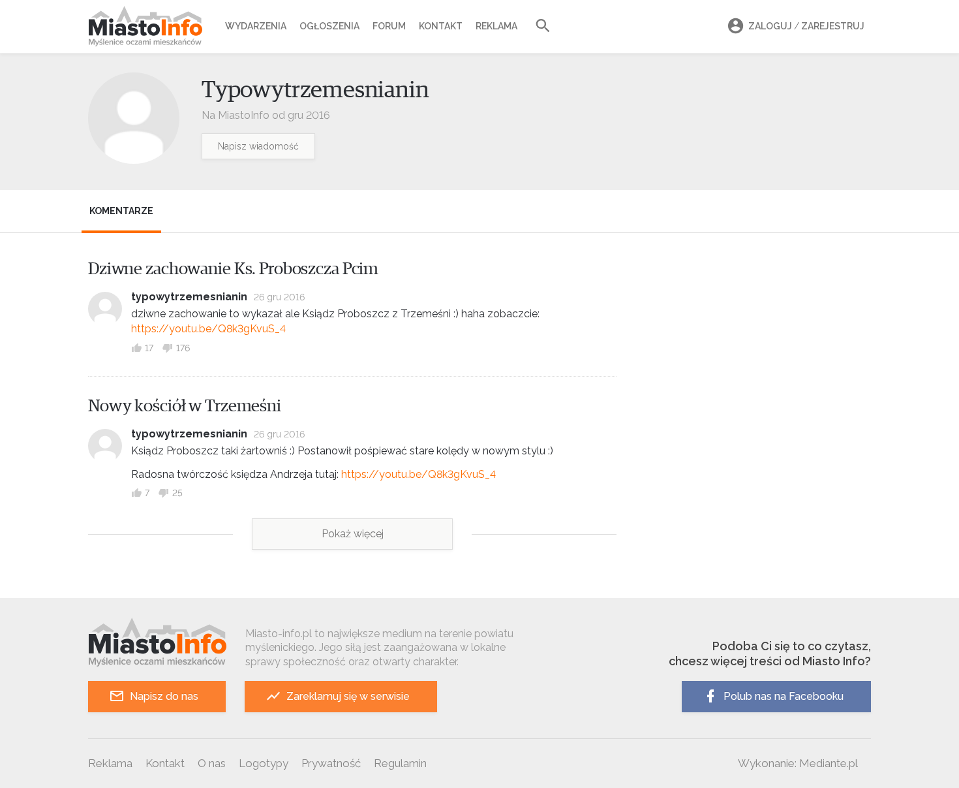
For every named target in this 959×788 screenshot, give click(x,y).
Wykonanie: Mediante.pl (798, 763)
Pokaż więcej (353, 534)
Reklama (496, 26)
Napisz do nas (164, 696)
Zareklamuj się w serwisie (348, 696)
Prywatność (331, 763)
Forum (389, 26)
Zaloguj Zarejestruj (806, 26)
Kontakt (441, 26)
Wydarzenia (255, 26)
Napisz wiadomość (258, 146)
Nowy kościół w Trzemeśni (184, 406)
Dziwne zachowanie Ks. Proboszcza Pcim (233, 268)
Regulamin (400, 763)
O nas (212, 763)
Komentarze (121, 211)
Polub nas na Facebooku (783, 696)
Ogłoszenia (329, 26)
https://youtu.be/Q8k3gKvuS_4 (208, 329)
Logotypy (263, 763)
